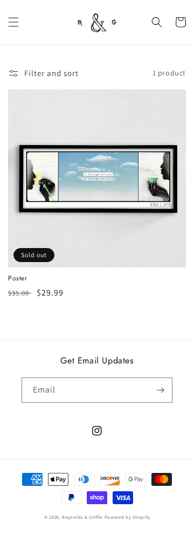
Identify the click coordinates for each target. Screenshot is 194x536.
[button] (13, 22)
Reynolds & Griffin (82, 517)
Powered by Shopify (127, 517)
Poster (17, 278)
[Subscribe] (160, 390)
